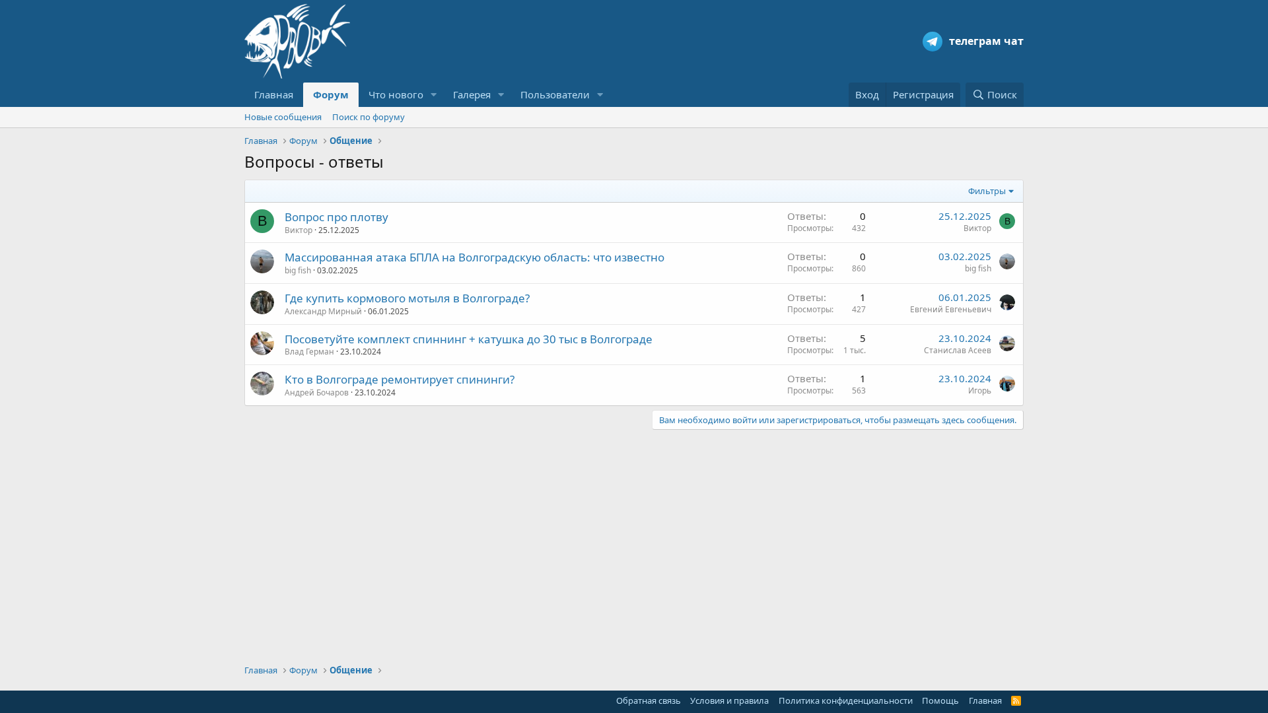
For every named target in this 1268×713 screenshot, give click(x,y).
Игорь (979, 390)
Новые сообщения (283, 117)
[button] (434, 95)
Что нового (396, 94)
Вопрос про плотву (336, 216)
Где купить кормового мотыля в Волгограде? (407, 298)
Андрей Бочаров (317, 392)
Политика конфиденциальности (846, 700)
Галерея (472, 94)
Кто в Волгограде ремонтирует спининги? (399, 379)
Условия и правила (729, 700)
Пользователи (555, 94)
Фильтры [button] (987, 191)
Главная (273, 94)
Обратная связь (648, 700)
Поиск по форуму (368, 117)
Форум (331, 94)
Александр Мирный (323, 311)
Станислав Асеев (957, 350)
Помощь (940, 700)
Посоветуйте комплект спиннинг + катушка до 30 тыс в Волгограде (468, 339)
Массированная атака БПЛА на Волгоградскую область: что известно (474, 257)
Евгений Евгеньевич (950, 309)
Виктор (298, 230)
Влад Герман (309, 351)
